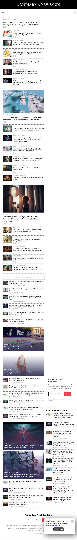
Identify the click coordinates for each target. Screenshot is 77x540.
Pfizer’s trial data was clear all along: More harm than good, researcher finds (62, 470)
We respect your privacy (28, 528)
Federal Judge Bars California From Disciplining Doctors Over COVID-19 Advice (27, 230)
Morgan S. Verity (23, 40)
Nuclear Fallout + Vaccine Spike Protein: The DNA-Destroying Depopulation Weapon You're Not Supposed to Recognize (63, 489)
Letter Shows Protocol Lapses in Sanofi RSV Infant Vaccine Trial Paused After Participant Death (28, 43)
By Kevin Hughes (14, 472)
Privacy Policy (38, 533)
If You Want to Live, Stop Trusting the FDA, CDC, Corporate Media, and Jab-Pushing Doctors (26, 503)
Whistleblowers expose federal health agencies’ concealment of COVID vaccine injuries (62, 479)
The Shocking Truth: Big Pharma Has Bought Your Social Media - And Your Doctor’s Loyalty (63, 443)
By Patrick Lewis (14, 344)
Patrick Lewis (13, 115)
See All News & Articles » (24, 277)
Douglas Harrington (24, 69)
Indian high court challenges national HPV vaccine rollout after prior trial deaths (63, 452)
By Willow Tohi (19, 389)
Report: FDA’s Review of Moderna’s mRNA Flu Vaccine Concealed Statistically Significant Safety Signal (25, 415)
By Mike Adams (19, 292)
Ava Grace (22, 31)
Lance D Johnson (14, 20)
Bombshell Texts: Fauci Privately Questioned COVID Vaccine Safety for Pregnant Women (28, 150)
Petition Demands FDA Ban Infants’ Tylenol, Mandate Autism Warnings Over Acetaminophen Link (28, 129)
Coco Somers (23, 237)
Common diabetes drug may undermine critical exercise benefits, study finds (27, 34)
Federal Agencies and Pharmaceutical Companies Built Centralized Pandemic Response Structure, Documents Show (25, 297)
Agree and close (58, 529)
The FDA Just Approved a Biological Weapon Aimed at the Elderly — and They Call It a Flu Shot (26, 496)
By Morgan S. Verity (20, 285)
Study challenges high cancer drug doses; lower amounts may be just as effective (27, 53)
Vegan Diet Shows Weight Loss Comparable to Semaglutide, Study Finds (27, 240)
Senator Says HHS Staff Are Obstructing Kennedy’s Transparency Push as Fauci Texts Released (28, 159)
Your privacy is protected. (54, 399)
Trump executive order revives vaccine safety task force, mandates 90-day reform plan (26, 386)
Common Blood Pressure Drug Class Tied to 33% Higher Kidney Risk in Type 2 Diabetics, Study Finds (26, 306)
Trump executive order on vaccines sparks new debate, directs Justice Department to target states (26, 394)
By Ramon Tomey (20, 323)
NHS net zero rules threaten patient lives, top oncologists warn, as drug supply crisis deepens (21, 23)
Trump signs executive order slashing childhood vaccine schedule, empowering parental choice (26, 408)
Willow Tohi (62, 419)
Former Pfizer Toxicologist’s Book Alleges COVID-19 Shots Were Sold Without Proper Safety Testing (26, 401)
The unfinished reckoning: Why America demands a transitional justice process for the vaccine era (23, 119)
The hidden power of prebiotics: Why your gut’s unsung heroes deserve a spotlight (62, 499)
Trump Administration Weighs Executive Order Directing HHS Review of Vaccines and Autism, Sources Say (20, 219)
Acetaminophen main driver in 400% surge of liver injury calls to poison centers (22, 373)
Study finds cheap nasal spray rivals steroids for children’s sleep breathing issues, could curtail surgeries (27, 82)
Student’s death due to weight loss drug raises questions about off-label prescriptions (26, 320)
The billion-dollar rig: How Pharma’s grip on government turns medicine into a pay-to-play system (63, 424)
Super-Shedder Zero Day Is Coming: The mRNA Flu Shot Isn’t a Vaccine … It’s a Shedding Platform (23, 446)
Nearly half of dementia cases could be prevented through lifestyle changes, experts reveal (21, 475)
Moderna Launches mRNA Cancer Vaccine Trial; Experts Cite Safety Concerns (63, 461)
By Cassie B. (13, 369)
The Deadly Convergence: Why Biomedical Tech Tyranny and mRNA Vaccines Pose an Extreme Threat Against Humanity (27, 139)
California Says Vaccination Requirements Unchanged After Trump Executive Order (25, 72)
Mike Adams (22, 135)
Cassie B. (21, 50)
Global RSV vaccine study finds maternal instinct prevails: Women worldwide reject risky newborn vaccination (63, 434)
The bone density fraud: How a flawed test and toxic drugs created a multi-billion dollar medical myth (63, 415)
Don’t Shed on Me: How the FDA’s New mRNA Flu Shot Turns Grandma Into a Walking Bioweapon (27, 249)
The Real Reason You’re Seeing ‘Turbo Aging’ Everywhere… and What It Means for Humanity (27, 268)
